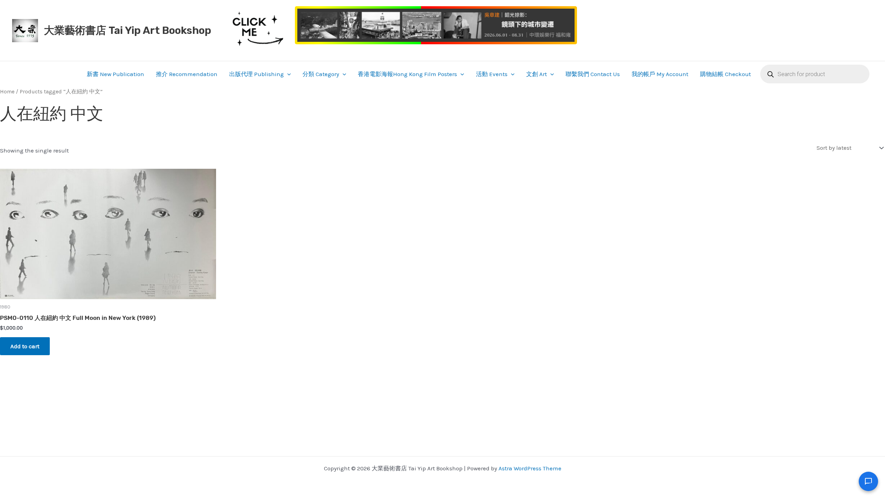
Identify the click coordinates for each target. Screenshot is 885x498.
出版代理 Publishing (256, 74)
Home (7, 92)
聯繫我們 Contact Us (593, 74)
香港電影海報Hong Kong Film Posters (407, 74)
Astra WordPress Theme (530, 468)
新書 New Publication (115, 74)
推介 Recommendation (186, 74)
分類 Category (320, 74)
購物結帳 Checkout (725, 74)
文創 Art (536, 74)
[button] (287, 74)
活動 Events (491, 74)
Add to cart (24, 346)
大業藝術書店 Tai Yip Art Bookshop (127, 30)
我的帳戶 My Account (660, 74)
